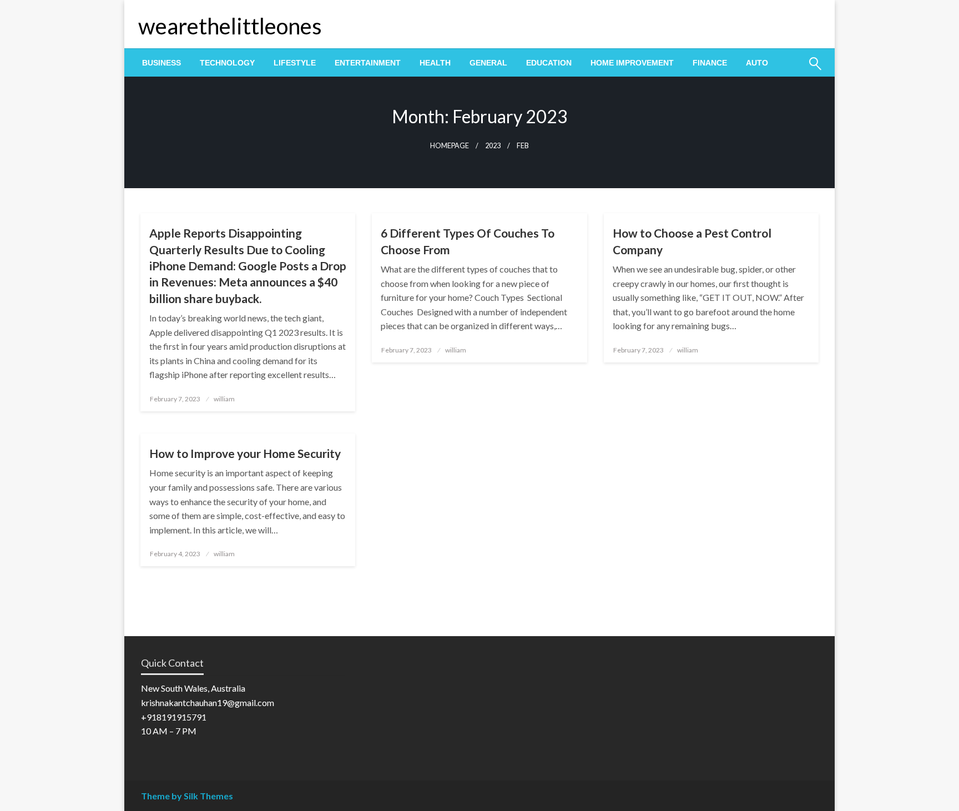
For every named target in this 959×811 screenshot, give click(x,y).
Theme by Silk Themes (187, 795)
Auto (757, 62)
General (488, 62)
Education (549, 62)
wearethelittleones (230, 26)
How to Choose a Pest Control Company (692, 241)
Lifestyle (295, 62)
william (224, 399)
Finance (710, 62)
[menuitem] (161, 63)
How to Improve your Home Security (245, 453)
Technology (227, 62)
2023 (493, 146)
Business (161, 62)
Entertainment (368, 62)
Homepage (449, 146)
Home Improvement (632, 62)
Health (435, 62)
